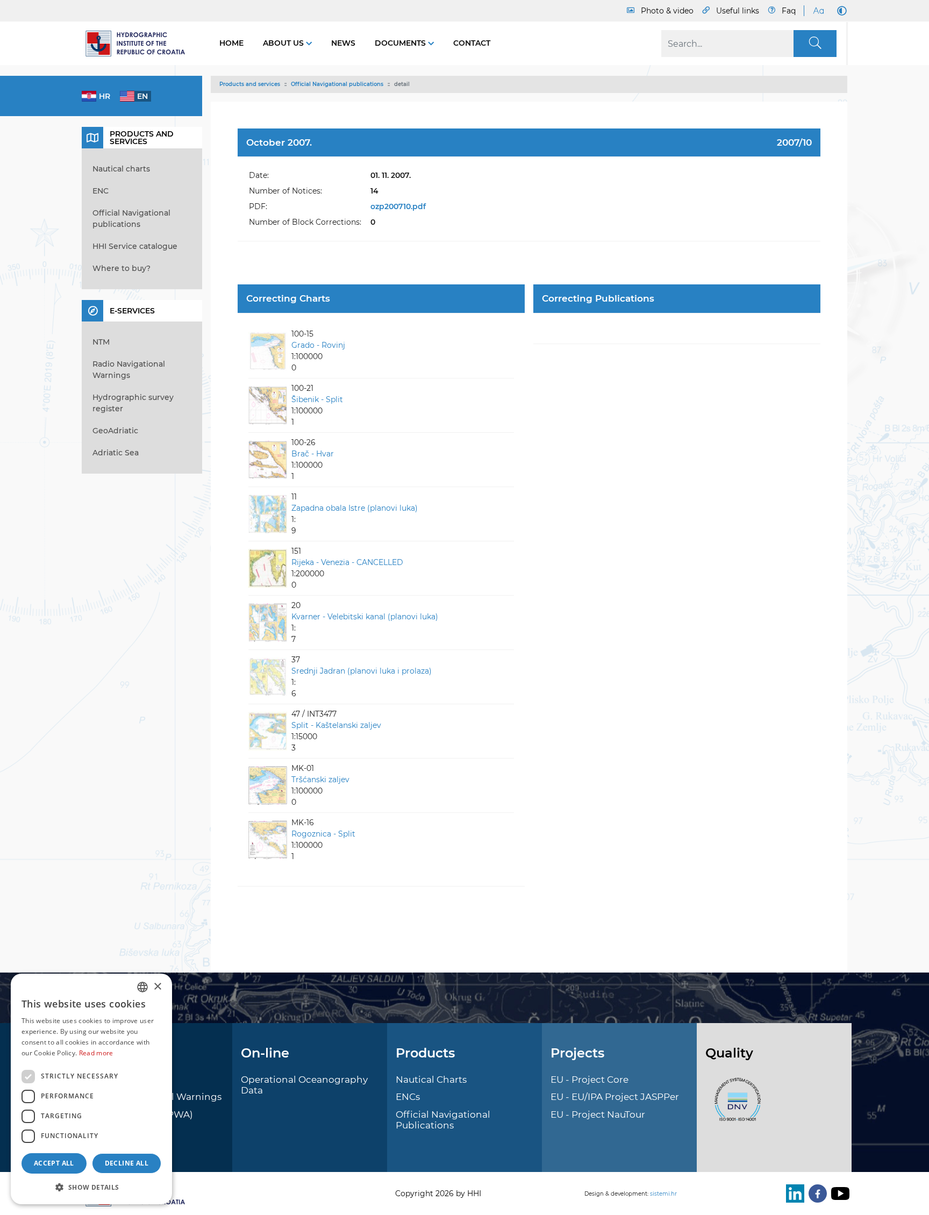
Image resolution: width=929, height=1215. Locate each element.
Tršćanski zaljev (320, 779)
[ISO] (734, 1105)
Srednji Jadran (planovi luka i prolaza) (361, 671)
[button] (91, 1187)
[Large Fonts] (818, 11)
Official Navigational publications (337, 84)
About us (284, 43)
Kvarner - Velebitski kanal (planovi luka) (364, 616)
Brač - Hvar (312, 454)
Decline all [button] (126, 1163)
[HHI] (140, 43)
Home (231, 43)
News (343, 43)
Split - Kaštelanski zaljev (336, 725)
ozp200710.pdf (398, 206)
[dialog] (91, 1089)
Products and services (249, 84)
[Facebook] (815, 1193)
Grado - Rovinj (318, 345)
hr (104, 96)
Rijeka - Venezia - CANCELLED (347, 562)
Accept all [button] (54, 1163)
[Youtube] (838, 1193)
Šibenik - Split (317, 399)
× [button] (157, 987)
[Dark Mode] (839, 11)
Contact (471, 43)
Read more (96, 1052)
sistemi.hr (663, 1193)
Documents (401, 43)
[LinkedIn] (793, 1193)
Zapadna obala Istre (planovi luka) (354, 508)
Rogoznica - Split (323, 834)
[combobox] (142, 987)
